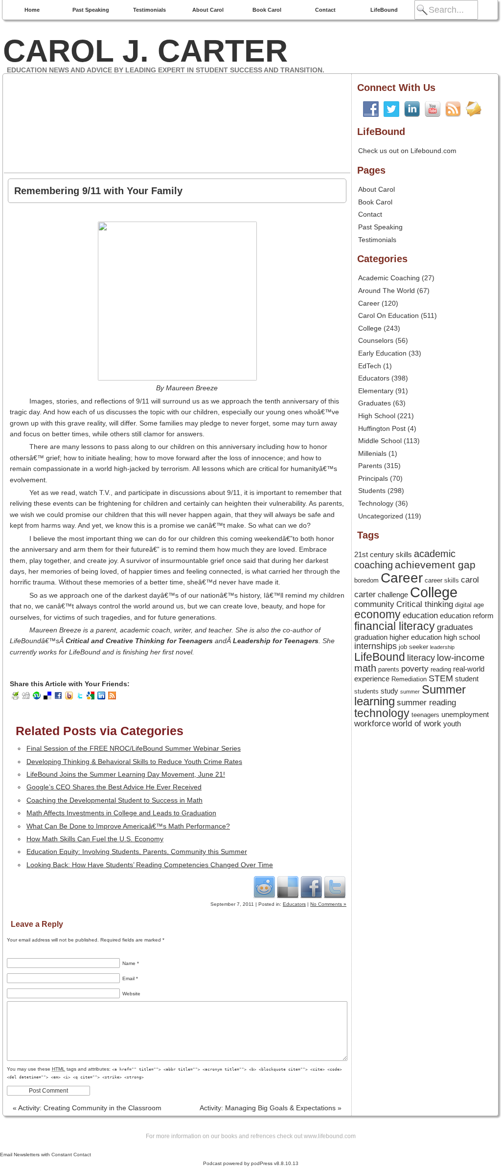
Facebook (311, 886)
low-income (461, 657)
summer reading (426, 702)
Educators (294, 904)
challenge (393, 595)
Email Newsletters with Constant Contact (45, 1154)
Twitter (334, 886)
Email (130, 978)
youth (452, 724)
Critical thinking (424, 604)
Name (130, 963)
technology (382, 713)
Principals (373, 478)
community (374, 604)
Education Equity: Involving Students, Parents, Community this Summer (136, 851)
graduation (370, 637)
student (466, 679)
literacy (421, 658)
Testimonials (149, 10)
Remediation (409, 679)
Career (369, 303)
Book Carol (266, 10)
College (370, 328)
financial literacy (394, 626)
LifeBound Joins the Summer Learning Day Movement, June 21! (125, 774)
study (389, 691)
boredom (366, 580)
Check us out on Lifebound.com (407, 151)
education (420, 615)
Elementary (375, 391)
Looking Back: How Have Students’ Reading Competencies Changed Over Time (149, 865)
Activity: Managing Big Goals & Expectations (271, 1108)
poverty (415, 668)
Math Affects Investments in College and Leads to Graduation (121, 813)
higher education (415, 637)
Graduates (374, 403)
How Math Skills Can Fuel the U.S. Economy (94, 839)
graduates (455, 627)
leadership (442, 647)
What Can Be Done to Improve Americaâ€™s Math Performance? (128, 826)
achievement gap (435, 564)
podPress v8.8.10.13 (274, 1163)
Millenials (372, 453)
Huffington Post (382, 428)
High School (376, 416)
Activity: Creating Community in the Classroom (87, 1108)
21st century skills (383, 555)
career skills (442, 580)
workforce (372, 723)
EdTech (369, 366)
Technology (375, 503)
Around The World (386, 290)
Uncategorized (380, 516)
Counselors (375, 340)
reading (441, 669)
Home (32, 10)
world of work (416, 723)
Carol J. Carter (145, 51)
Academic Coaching (389, 278)
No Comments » (328, 904)
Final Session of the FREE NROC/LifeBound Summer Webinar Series (133, 748)
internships (375, 646)
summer (410, 692)
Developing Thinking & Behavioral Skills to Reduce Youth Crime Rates (134, 761)
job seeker (413, 647)
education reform (467, 616)
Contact (325, 10)
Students (372, 490)
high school (462, 637)
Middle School (380, 441)
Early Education (382, 353)
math (365, 668)
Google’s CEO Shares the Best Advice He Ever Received (114, 787)
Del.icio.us (287, 886)
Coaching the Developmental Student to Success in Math (114, 800)
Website (131, 993)
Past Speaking (90, 10)
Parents (370, 466)
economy (377, 614)
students (366, 691)
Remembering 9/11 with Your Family (98, 190)
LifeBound (384, 10)
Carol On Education (388, 315)
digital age (469, 604)
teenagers (425, 714)
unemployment (465, 714)
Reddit (264, 886)
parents (388, 669)
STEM (441, 678)
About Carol (208, 10)
